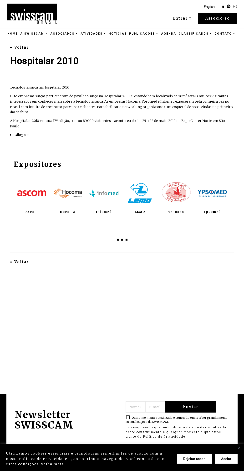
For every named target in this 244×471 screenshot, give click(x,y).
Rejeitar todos (194, 459)
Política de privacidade (89, 464)
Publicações (142, 33)
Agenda (168, 33)
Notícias (118, 33)
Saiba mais (52, 464)
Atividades (91, 33)
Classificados (193, 33)
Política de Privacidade (164, 436)
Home (12, 33)
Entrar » (182, 18)
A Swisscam (32, 33)
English (209, 7)
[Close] (239, 448)
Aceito (226, 459)
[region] (122, 457)
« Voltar (19, 47)
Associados (62, 33)
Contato (223, 33)
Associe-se (217, 18)
